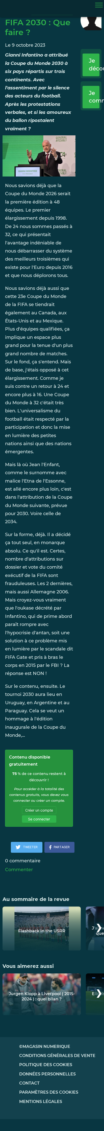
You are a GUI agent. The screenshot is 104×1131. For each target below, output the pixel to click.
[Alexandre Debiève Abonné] (91, 20)
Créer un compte (39, 810)
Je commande (94, 97)
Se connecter (39, 819)
